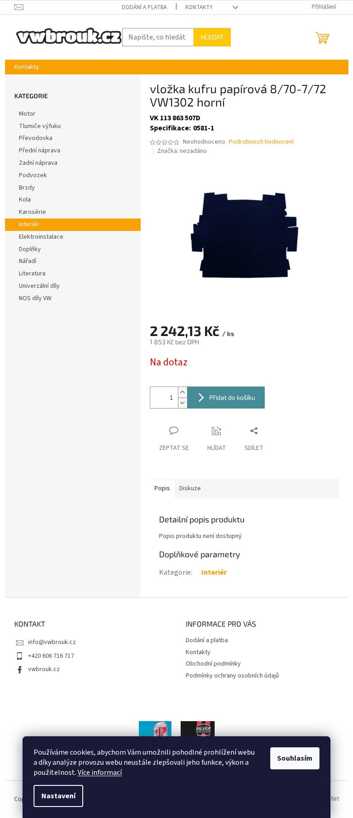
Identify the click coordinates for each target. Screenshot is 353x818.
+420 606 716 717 (51, 656)
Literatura (32, 273)
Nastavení (58, 796)
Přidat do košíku (232, 397)
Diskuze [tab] (190, 488)
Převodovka (35, 138)
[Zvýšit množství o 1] (182, 392)
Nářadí (27, 261)
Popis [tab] (162, 488)
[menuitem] (26, 67)
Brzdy (27, 187)
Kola (25, 199)
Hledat (212, 37)
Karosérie (32, 212)
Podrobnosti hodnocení (261, 142)
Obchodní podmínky (213, 663)
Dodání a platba (144, 7)
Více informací (100, 773)
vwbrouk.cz (44, 669)
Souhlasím (295, 758)
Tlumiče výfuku (40, 126)
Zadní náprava (38, 163)
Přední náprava (39, 150)
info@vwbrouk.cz (52, 642)
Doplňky (30, 249)
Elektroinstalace (41, 236)
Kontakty (199, 7)
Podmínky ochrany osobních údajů (232, 675)
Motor (27, 113)
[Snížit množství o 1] (182, 403)
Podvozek (33, 175)
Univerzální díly (39, 286)
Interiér (29, 224)
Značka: (182, 151)
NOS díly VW (35, 298)
